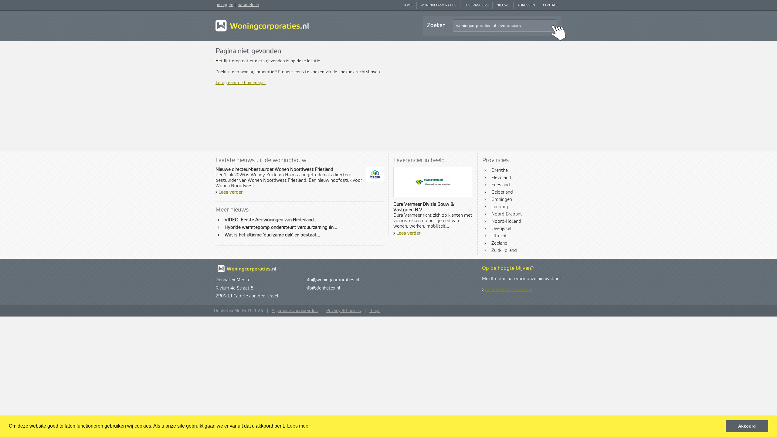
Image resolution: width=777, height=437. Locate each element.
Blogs (374, 310)
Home (408, 5)
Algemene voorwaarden (295, 310)
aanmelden (248, 5)
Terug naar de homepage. (240, 83)
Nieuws (503, 5)
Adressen (526, 5)
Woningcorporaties (438, 5)
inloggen (225, 5)
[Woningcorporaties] (262, 30)
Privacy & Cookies (343, 310)
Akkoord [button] (747, 426)
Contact (550, 5)
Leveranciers (476, 5)
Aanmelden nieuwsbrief (508, 290)
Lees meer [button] (298, 426)
